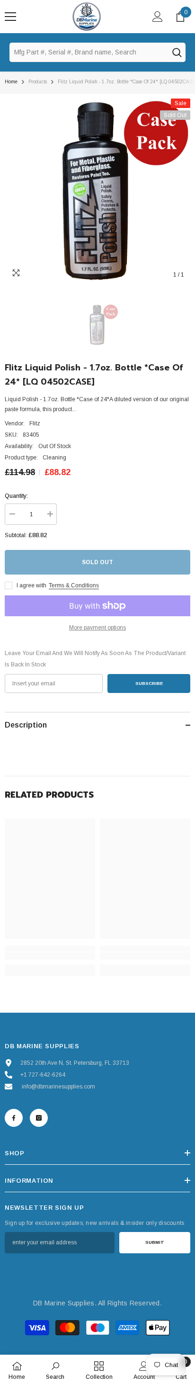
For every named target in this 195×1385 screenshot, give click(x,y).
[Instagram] (39, 1118)
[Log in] (157, 16)
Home (11, 81)
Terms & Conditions (74, 585)
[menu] (10, 16)
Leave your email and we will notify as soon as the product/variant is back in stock (95, 659)
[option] (97, 191)
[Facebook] (14, 1118)
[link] (50, 956)
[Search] (177, 52)
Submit (154, 1242)
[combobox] (88, 52)
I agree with (31, 585)
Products (37, 81)
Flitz (34, 423)
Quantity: (16, 496)
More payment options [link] (97, 627)
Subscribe (149, 683)
